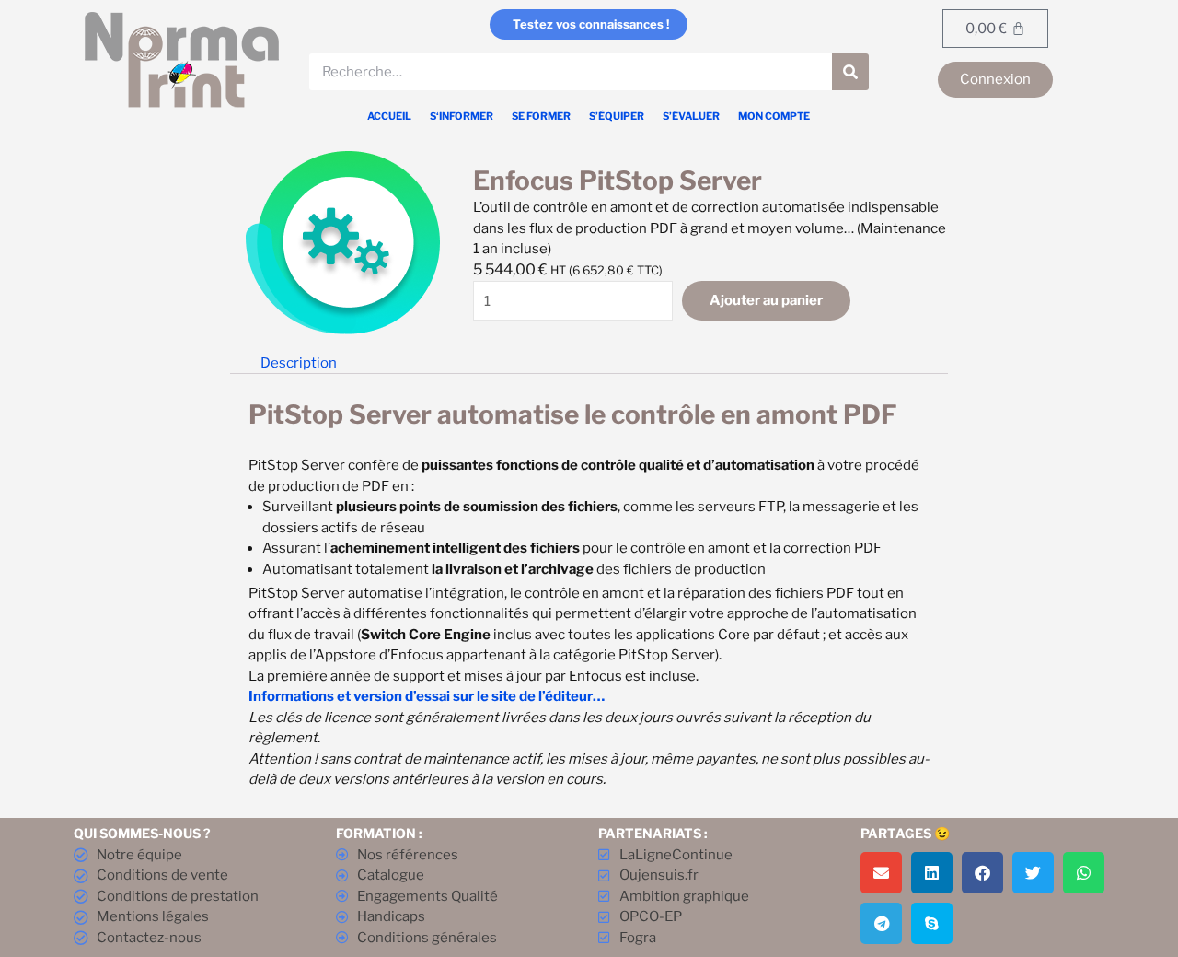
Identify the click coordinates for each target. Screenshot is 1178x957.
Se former (541, 116)
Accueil (389, 116)
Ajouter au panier (766, 300)
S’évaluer (691, 116)
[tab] (298, 363)
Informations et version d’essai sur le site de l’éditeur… (426, 696)
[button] (881, 872)
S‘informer (461, 116)
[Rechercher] (850, 71)
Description (298, 363)
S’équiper (616, 116)
